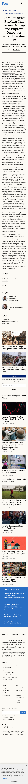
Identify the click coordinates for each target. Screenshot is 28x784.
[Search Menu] (21, 3)
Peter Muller (12, 296)
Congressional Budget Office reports (13, 106)
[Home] (14, 634)
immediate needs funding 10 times (15, 120)
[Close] (26, 765)
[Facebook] (3, 727)
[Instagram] (5, 727)
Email (3, 383)
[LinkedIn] (7, 727)
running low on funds (7, 66)
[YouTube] (12, 727)
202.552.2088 (5, 323)
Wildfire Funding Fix (7, 196)
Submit (14, 389)
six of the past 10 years (9, 118)
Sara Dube (11, 304)
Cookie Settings (14, 781)
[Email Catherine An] (2, 325)
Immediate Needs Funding (8, 73)
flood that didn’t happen (8, 238)
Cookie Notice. (5, 778)
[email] (9, 309)
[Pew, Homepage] (5, 3)
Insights (4, 685)
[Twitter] (9, 727)
